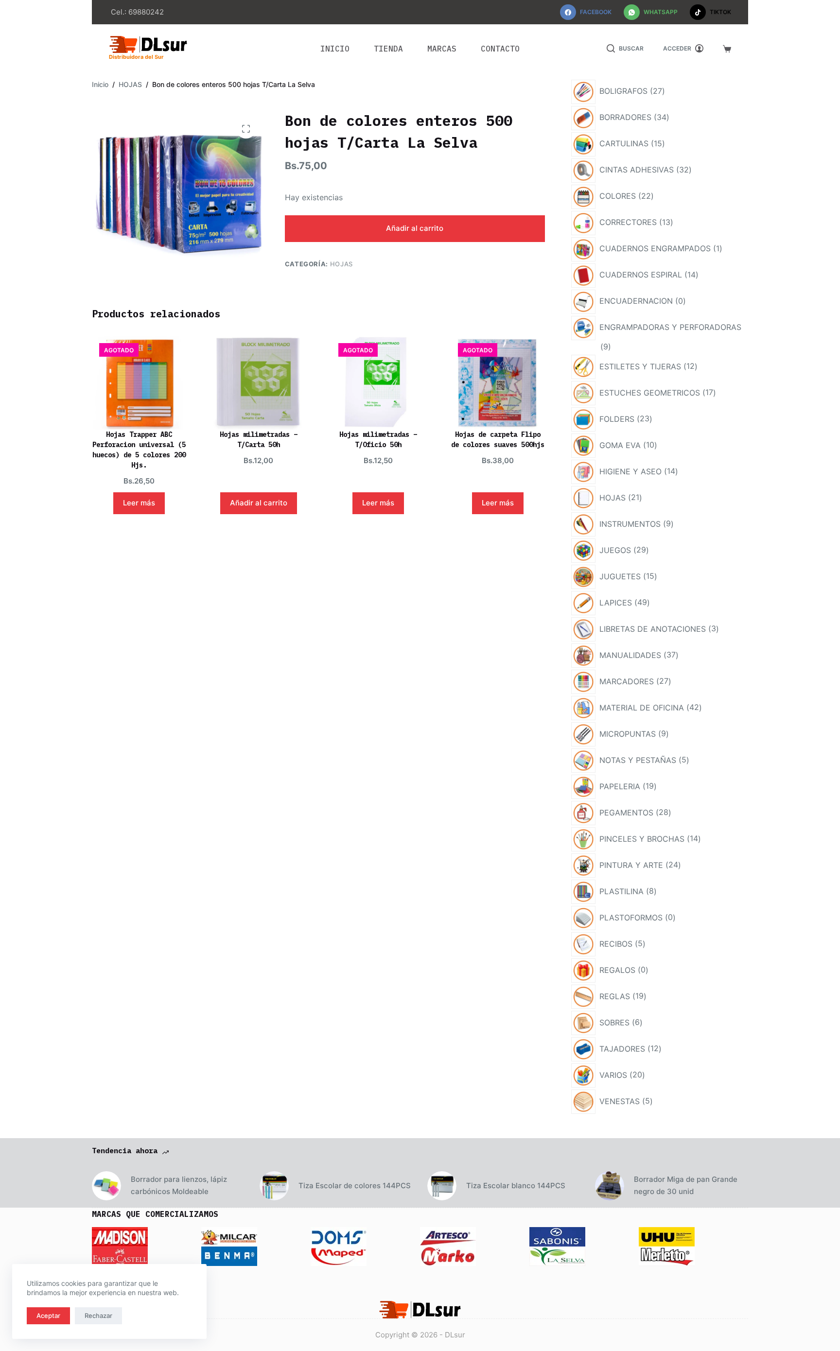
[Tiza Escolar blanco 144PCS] (441, 1185)
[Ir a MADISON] (120, 1236)
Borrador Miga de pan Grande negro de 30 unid (685, 1185)
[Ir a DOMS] (339, 1236)
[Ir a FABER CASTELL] (120, 1255)
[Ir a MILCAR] (229, 1236)
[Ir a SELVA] (557, 1255)
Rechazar (98, 1315)
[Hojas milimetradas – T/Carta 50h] (258, 383)
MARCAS (441, 48)
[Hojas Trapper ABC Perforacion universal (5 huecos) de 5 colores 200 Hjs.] (139, 383)
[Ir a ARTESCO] (448, 1236)
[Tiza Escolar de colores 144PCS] (274, 1185)
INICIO (335, 48)
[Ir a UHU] (667, 1236)
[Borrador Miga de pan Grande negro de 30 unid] (609, 1185)
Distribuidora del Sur (136, 56)
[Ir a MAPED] (339, 1255)
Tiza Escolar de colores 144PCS (354, 1185)
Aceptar (48, 1315)
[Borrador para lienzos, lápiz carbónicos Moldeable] (106, 1185)
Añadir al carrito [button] (258, 502)
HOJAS (341, 264)
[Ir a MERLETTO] (667, 1255)
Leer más (139, 502)
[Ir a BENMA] (229, 1255)
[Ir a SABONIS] (557, 1236)
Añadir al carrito (414, 228)
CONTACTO (500, 48)
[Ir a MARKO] (448, 1255)
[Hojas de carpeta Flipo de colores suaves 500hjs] (497, 383)
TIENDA (388, 48)
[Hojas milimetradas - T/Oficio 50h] (378, 383)
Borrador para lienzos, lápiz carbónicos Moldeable (179, 1185)
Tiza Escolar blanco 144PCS (515, 1185)
